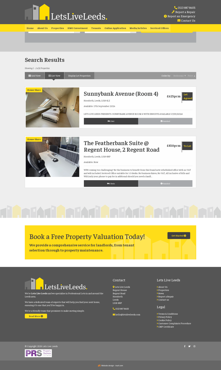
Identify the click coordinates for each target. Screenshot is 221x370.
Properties (57, 27)
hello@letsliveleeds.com (127, 314)
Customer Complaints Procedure (174, 323)
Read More (35, 316)
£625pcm (174, 96)
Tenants (96, 27)
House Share (34, 89)
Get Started (178, 235)
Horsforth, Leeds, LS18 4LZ (97, 100)
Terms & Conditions (168, 313)
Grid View (36, 75)
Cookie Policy (165, 320)
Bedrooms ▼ (179, 75)
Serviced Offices (159, 27)
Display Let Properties (79, 75)
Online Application (115, 27)
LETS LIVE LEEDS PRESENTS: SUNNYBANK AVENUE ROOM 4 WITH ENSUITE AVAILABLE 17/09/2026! (133, 113)
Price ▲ (192, 75)
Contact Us (187, 20)
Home (30, 27)
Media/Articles (138, 27)
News (161, 293)
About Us (42, 27)
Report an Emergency (181, 16)
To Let (187, 145)
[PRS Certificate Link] (38, 352)
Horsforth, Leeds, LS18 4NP (97, 156)
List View (55, 75)
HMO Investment (78, 27)
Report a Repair (185, 12)
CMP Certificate (166, 326)
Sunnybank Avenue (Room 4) (121, 93)
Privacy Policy (165, 316)
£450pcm (174, 145)
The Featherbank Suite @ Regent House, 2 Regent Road (122, 146)
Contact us (163, 299)
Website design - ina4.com (111, 366)
